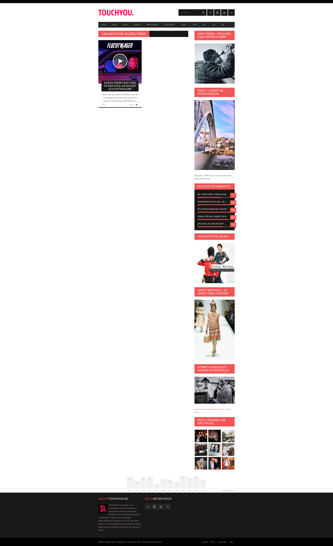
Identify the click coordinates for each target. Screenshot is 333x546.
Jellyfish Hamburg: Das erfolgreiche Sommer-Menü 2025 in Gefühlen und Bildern (215, 209)
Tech (194, 25)
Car (204, 25)
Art (222, 25)
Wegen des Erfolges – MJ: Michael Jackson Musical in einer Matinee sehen (215, 202)
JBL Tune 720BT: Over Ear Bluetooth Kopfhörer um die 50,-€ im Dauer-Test (215, 194)
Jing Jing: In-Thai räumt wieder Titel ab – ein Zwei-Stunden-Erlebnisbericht (215, 224)
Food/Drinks (169, 25)
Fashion (137, 25)
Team (213, 542)
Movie (114, 25)
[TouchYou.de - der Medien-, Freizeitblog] (132, 12)
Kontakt (204, 542)
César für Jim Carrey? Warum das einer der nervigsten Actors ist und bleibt (215, 216)
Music (125, 25)
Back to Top (227, 491)
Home (103, 25)
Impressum (222, 542)
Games (183, 25)
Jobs (231, 542)
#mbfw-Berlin (152, 25)
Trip (213, 25)
